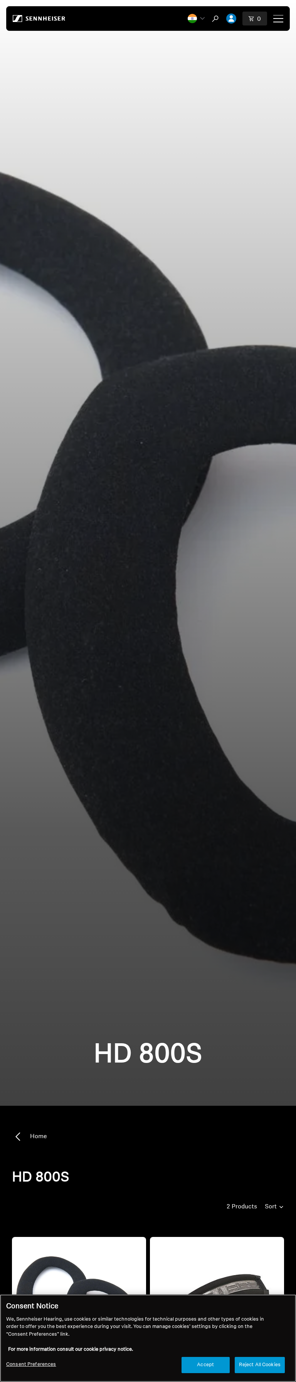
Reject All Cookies (260, 1364)
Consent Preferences (31, 1364)
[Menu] (278, 18)
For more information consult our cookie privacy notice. (70, 1349)
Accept (205, 1364)
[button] (196, 18)
